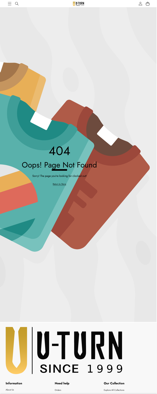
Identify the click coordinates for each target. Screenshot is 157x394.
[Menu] (9, 3)
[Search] (16, 3)
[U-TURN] (78, 4)
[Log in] (140, 3)
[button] (147, 3)
